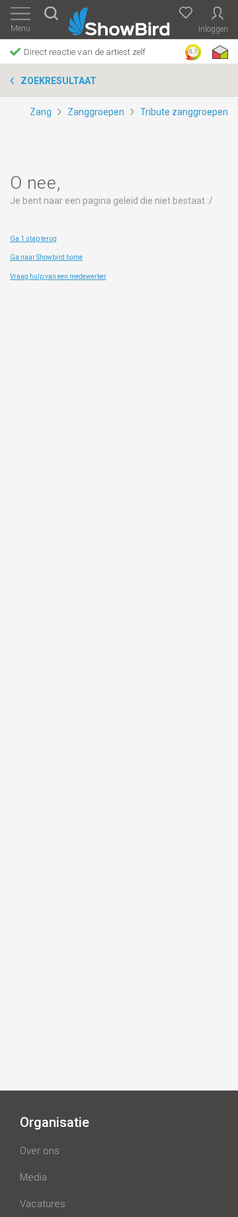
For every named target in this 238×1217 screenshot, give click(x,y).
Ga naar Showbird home (46, 257)
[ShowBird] (119, 19)
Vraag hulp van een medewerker (58, 276)
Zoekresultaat (58, 80)
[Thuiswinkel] (219, 52)
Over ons (40, 1151)
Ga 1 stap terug (33, 238)
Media (33, 1177)
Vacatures (42, 1204)
